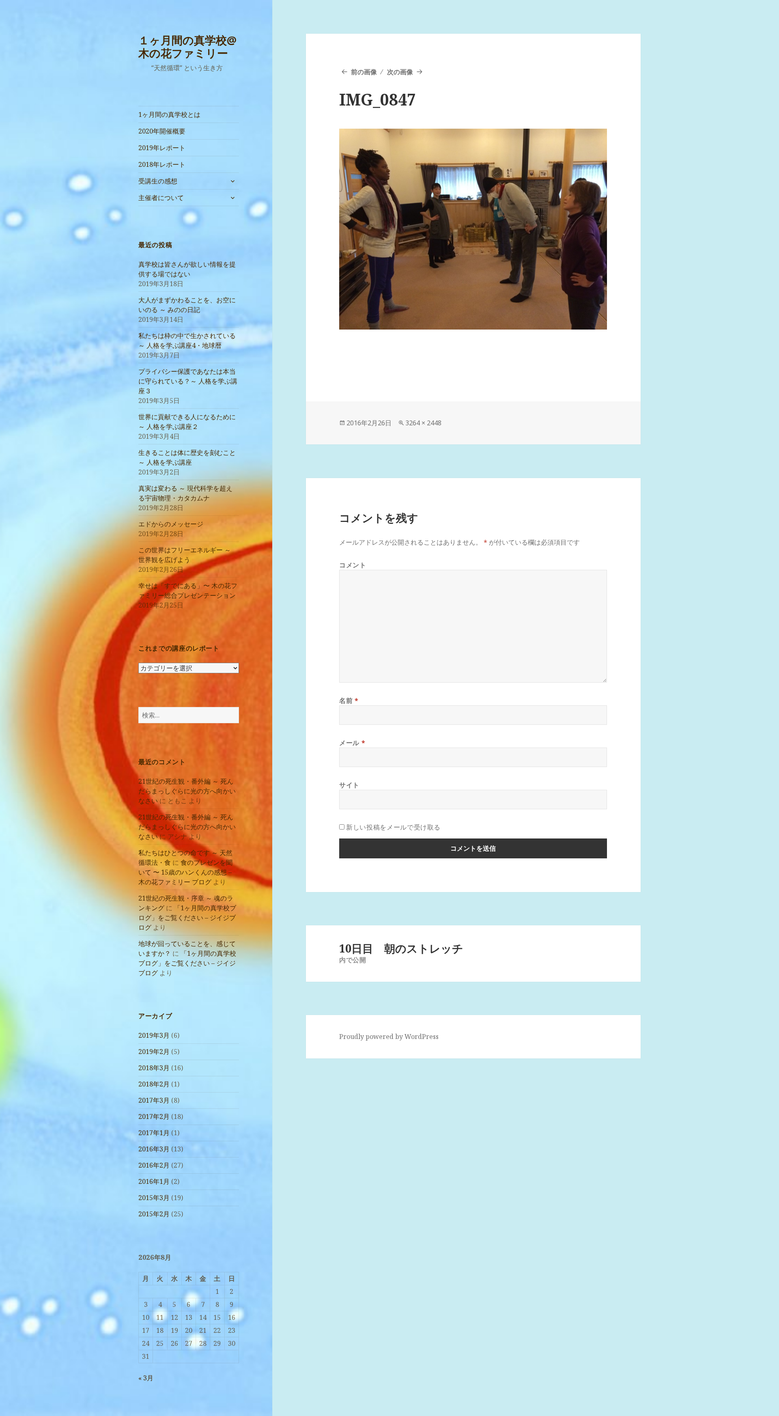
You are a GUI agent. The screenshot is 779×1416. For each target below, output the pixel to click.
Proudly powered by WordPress (389, 1036)
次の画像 (400, 71)
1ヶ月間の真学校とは (169, 114)
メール (352, 742)
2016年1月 (154, 1181)
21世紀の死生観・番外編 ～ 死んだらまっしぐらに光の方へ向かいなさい (187, 791)
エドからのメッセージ (170, 523)
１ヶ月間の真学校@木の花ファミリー (187, 46)
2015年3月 (154, 1197)
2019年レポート (161, 147)
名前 (349, 700)
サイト (349, 784)
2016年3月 (154, 1148)
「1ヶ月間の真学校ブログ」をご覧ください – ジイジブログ (187, 917)
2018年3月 (154, 1067)
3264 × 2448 (423, 422)
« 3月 (145, 1377)
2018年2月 (154, 1084)
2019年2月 (154, 1051)
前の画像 (364, 71)
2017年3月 (154, 1100)
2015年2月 (154, 1213)
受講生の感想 (157, 181)
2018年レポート (161, 164)
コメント (352, 564)
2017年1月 (154, 1132)
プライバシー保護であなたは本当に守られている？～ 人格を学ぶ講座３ (187, 381)
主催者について (161, 197)
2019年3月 (154, 1035)
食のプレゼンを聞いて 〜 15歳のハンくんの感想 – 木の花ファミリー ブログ (185, 872)
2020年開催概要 (161, 131)
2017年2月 (154, 1116)
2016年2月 (154, 1165)
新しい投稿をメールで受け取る (393, 827)
